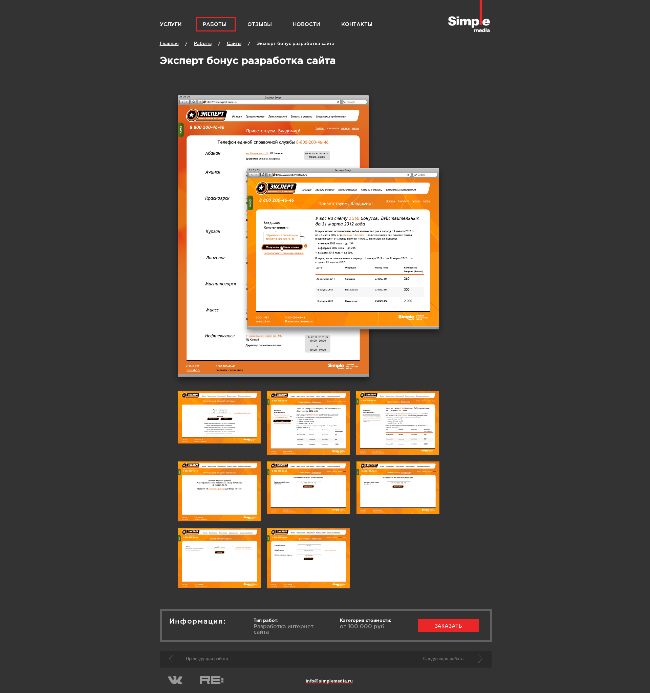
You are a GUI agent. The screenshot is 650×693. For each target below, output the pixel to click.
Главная (169, 44)
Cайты (234, 44)
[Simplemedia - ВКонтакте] (175, 683)
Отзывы (259, 24)
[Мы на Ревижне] (211, 683)
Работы (214, 24)
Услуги (171, 24)
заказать (448, 626)
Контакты (356, 24)
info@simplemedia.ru (329, 681)
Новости (306, 24)
